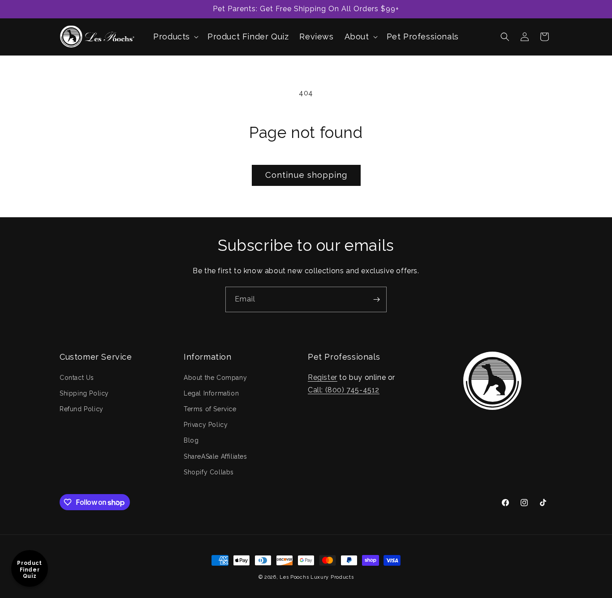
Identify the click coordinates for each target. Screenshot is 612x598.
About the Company (215, 377)
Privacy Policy (206, 424)
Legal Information (211, 392)
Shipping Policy (84, 392)
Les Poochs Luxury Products (316, 577)
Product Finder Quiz (29, 569)
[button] (175, 36)
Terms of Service (210, 408)
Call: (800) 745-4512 (343, 390)
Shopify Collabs (209, 471)
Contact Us (77, 377)
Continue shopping (306, 175)
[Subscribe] (376, 299)
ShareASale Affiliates (215, 456)
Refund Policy (81, 408)
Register (322, 377)
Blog (191, 440)
